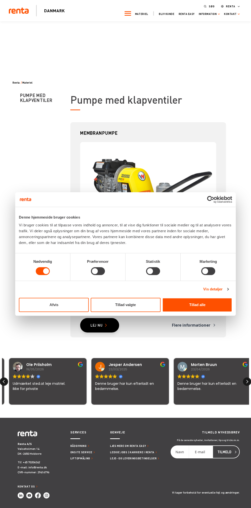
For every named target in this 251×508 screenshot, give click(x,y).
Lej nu (96, 325)
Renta (230, 6)
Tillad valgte (125, 305)
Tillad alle (197, 305)
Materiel (142, 13)
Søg (212, 6)
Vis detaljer (213, 289)
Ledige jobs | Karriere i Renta (132, 452)
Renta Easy (187, 13)
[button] (247, 381)
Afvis (54, 305)
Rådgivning (78, 445)
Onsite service (81, 452)
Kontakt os (26, 486)
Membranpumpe (99, 133)
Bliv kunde (166, 13)
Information (208, 13)
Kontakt (230, 13)
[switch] (98, 271)
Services (78, 432)
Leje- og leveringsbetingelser (133, 458)
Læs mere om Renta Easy (128, 445)
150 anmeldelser (174, 411)
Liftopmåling (80, 458)
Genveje (117, 432)
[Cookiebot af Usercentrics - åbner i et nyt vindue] (210, 199)
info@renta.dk (37, 467)
